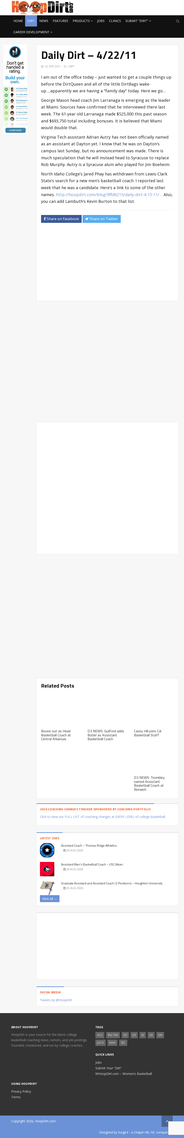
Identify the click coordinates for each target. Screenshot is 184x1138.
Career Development (31, 32)
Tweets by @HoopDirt (56, 1000)
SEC (123, 1043)
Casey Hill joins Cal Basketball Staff (147, 733)
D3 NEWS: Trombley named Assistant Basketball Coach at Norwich (149, 783)
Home (18, 21)
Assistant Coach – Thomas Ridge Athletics (89, 845)
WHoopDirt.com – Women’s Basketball (123, 1074)
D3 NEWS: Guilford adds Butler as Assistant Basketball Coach (106, 735)
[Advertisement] (137, 7)
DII (151, 1035)
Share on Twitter (103, 218)
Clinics (115, 21)
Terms (16, 1097)
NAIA (112, 1043)
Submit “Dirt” (136, 21)
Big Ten (113, 1035)
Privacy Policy (21, 1091)
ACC (100, 1035)
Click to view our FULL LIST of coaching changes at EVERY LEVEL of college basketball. (103, 817)
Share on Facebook (62, 218)
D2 (125, 1035)
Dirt (31, 21)
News (43, 21)
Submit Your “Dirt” (108, 1068)
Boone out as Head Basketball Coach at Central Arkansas (56, 735)
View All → (49, 899)
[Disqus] (107, 487)
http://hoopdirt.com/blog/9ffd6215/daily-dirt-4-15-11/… (109, 194)
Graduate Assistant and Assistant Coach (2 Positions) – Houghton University (111, 883)
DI (142, 1035)
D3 (134, 1035)
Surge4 (123, 1132)
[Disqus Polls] (107, 362)
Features (60, 21)
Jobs (101, 21)
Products (81, 21)
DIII (160, 1035)
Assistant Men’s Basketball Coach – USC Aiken (92, 864)
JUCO (100, 1043)
